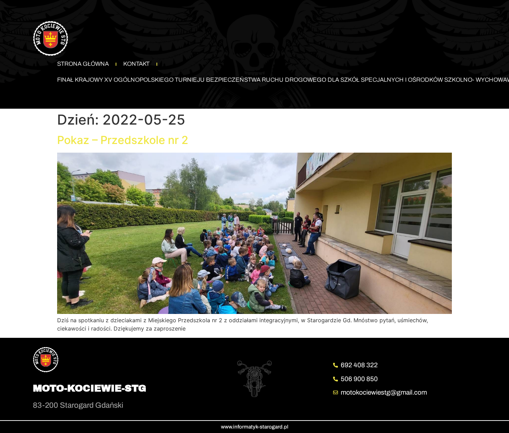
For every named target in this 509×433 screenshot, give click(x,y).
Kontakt (136, 64)
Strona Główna (83, 64)
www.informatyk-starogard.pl (254, 427)
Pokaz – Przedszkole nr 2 (122, 140)
